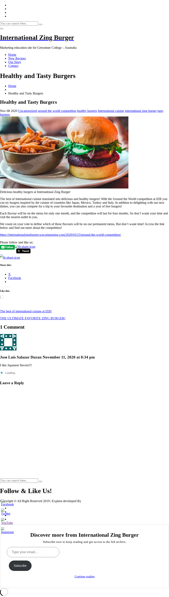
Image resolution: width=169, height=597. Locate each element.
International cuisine (111, 111)
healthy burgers (87, 111)
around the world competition (57, 111)
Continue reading (85, 576)
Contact (13, 65)
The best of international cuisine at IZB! (26, 311)
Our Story (14, 62)
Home (12, 54)
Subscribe (20, 565)
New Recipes (17, 58)
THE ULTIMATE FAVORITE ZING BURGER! (32, 318)
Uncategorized (27, 111)
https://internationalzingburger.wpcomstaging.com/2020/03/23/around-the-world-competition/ (60, 234)
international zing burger (141, 111)
